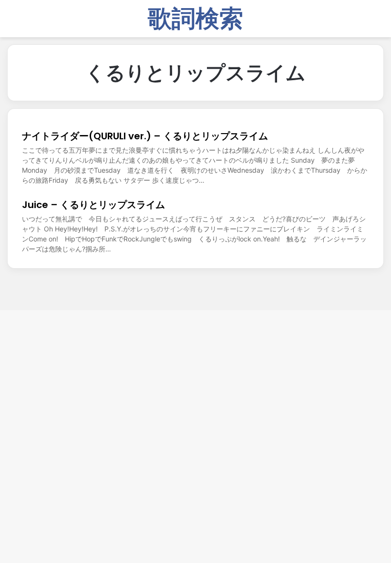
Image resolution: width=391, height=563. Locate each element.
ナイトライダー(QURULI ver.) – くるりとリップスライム (145, 136)
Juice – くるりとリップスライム (93, 204)
